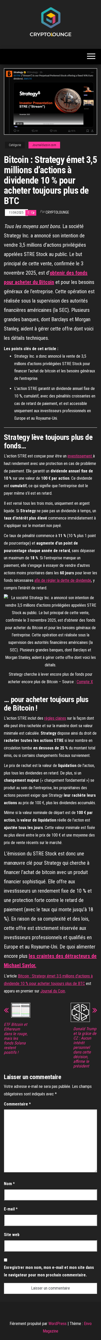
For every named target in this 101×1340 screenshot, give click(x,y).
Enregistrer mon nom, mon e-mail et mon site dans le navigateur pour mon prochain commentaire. (49, 1271)
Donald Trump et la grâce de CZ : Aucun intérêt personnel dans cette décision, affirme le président (84, 1047)
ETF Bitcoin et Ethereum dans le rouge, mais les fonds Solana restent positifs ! (15, 1038)
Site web (11, 1234)
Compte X (85, 681)
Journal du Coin (52, 991)
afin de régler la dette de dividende (62, 580)
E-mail (11, 1209)
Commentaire (17, 1104)
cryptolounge (57, 212)
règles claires (55, 718)
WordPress (57, 1323)
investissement (80, 456)
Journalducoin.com (44, 145)
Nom (9, 1183)
